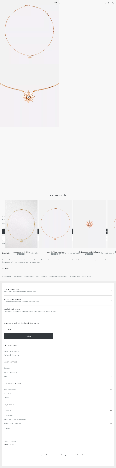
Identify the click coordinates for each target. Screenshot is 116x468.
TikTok (34, 455)
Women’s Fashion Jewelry (58, 276)
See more (5, 268)
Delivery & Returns (10, 372)
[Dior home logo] (58, 3)
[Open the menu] (4, 3)
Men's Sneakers (41, 276)
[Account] (108, 3)
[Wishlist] (104, 3)
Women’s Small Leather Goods (80, 276)
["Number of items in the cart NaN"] (112, 3)
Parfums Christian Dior (11, 355)
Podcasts (80, 455)
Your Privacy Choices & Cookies (15, 419)
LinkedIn (73, 455)
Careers (6, 397)
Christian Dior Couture (11, 351)
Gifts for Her (6, 276)
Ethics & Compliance (11, 394)
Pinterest (59, 455)
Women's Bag (29, 276)
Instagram (41, 455)
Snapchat (66, 455)
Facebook (51, 455)
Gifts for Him (17, 276)
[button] (29, 32)
